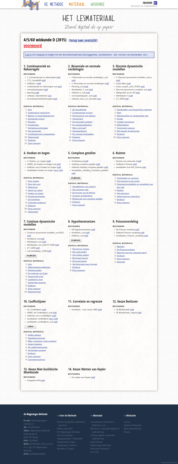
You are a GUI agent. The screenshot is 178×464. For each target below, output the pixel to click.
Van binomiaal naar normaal (84, 264)
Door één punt (34, 184)
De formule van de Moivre (83, 193)
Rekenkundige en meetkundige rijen (133, 116)
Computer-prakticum (37, 202)
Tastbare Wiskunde (132, 425)
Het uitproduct (123, 193)
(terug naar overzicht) (83, 40)
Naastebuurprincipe (36, 338)
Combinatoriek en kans (82, 113)
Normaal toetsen (79, 261)
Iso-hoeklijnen (34, 199)
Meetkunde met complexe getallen (87, 199)
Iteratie (120, 119)
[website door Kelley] (169, 463)
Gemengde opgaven (126, 128)
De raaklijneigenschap (37, 347)
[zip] (49, 96)
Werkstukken (96, 442)
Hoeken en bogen (36, 193)
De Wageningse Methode (68, 432)
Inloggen (147, 3)
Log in (28, 54)
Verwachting (77, 119)
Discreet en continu (80, 249)
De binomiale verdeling (82, 122)
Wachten (120, 246)
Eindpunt (32, 140)
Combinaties (33, 125)
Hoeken (120, 190)
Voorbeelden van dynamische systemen (134, 110)
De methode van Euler (38, 273)
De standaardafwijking (82, 125)
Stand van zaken (35, 190)
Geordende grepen (36, 119)
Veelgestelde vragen (66, 442)
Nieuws (127, 432)
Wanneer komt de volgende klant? (132, 253)
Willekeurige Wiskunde (100, 445)
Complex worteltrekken (82, 196)
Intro (30, 110)
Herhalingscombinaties (38, 128)
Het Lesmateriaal (64, 435)
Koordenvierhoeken (36, 196)
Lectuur (127, 422)
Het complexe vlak (80, 190)
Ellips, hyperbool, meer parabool (42, 341)
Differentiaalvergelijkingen (39, 267)
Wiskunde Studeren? (99, 448)
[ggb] (42, 380)
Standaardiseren (79, 131)
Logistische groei (35, 279)
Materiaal (77, 4)
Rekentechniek (34, 292)
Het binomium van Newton (84, 116)
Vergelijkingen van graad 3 (84, 186)
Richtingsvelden (35, 270)
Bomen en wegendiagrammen (41, 116)
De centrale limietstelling (83, 134)
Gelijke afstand (34, 335)
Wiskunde (98, 4)
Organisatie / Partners (67, 445)
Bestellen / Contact (65, 448)
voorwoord (33, 46)
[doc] (56, 170)
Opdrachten (33, 212)
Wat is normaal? (79, 128)
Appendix (121, 262)
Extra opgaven (34, 143)
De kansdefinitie (79, 110)
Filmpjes (75, 178)
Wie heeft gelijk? (79, 252)
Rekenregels (33, 137)
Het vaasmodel (34, 131)
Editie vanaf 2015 (65, 428)
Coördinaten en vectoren (128, 178)
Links (30, 326)
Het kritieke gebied (80, 255)
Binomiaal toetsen (80, 258)
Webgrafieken (123, 125)
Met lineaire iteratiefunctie (128, 131)
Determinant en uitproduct (128, 196)
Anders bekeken (35, 344)
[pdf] (58, 77)
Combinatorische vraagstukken (41, 134)
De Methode (54, 4)
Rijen (119, 113)
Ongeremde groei (35, 276)
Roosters (32, 122)
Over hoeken (33, 181)
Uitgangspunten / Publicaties (70, 438)
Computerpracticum (36, 359)
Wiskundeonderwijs (132, 428)
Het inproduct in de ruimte (128, 181)
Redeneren (33, 187)
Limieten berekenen (125, 122)
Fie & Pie (94, 452)
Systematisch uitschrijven (39, 113)
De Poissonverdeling (126, 249)
